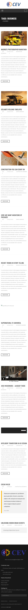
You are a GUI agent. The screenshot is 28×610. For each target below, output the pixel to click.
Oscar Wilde (5, 484)
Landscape (21, 111)
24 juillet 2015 (10, 51)
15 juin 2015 (9, 486)
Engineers (25, 171)
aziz (3, 51)
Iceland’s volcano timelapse (11, 109)
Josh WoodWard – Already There (13, 385)
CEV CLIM (8, 607)
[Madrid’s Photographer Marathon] (14, 38)
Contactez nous (13, 601)
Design (17, 111)
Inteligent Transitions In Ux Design (14, 443)
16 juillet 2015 (10, 388)
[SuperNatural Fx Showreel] (14, 312)
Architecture (19, 51)
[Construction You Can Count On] (14, 158)
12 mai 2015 (9, 525)
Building (18, 265)
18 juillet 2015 (10, 265)
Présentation (4, 601)
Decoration (3, 53)
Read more (5, 81)
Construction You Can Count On (13, 169)
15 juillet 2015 (10, 445)
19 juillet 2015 (10, 171)
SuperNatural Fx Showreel (11, 323)
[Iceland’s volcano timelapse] (14, 98)
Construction (19, 171)
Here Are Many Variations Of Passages (11, 216)
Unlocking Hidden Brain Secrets (13, 523)
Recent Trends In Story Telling (12, 263)
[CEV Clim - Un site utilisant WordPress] (14, 4)
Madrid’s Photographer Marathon (14, 49)
